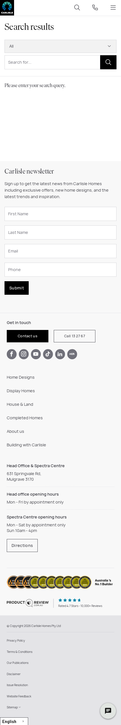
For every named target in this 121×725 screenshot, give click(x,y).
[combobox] (14, 721)
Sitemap (12, 707)
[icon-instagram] (24, 354)
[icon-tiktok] (48, 354)
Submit (16, 288)
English (9, 721)
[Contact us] (95, 7)
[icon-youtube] (36, 354)
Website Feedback (19, 696)
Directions (22, 545)
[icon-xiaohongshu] (72, 354)
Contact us (27, 336)
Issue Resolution (17, 685)
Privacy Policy (16, 640)
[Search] (77, 7)
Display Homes (21, 390)
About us (15, 431)
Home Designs (21, 377)
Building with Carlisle (26, 444)
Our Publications (17, 663)
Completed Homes (25, 417)
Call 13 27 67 (74, 336)
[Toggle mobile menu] (113, 7)
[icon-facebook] (12, 354)
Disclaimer (14, 674)
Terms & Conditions (19, 652)
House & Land (20, 404)
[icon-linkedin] (60, 354)
